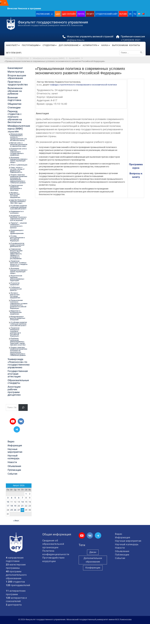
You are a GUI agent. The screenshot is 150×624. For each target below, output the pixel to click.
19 (15, 506)
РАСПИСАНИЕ (43, 14)
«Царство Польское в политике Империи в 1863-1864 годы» (18, 201)
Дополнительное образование (93, 560)
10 (8, 502)
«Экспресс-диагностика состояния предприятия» (15, 195)
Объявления (14, 466)
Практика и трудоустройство (18, 83)
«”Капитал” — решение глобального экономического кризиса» (18, 225)
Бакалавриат (15, 68)
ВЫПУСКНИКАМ (120, 45)
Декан (92, 552)
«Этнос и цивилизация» (19, 165)
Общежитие (14, 103)
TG (134, 14)
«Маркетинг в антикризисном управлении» (16, 312)
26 (15, 510)
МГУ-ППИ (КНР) (13, 53)
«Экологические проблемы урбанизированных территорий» (17, 278)
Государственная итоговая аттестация (18, 374)
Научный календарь (13, 457)
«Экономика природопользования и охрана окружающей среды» (18, 160)
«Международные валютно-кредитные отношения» (17, 318)
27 (19, 510)
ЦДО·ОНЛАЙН (69, 14)
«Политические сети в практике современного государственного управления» (18, 152)
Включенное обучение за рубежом (15, 91)
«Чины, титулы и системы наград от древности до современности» (17, 170)
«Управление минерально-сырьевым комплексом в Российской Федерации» (15, 332)
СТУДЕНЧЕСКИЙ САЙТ (106, 14)
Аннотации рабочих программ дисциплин (14, 390)
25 (11, 510)
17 (8, 506)
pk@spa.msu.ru (75, 40)
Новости (12, 462)
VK (130, 14)
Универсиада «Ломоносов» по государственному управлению (19, 363)
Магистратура (16, 71)
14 (22, 502)
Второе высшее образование (17, 77)
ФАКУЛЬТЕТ (12, 45)
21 (22, 506)
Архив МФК (14, 132)
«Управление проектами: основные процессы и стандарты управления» (19, 263)
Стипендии (14, 107)
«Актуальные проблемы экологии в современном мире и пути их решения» (18, 218)
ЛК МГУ (90, 14)
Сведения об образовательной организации (53, 544)
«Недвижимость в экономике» (16, 212)
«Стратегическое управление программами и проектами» (16, 187)
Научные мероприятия (15, 450)
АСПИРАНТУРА (90, 45)
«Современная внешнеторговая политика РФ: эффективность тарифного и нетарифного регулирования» (16, 254)
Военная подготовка (14, 99)
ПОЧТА (81, 14)
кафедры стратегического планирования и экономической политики (83, 84)
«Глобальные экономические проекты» (16, 288)
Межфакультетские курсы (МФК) (19, 127)
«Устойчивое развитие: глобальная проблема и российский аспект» (18, 207)
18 (11, 506)
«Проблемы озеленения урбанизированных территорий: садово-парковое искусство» (18, 342)
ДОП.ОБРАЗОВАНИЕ (69, 45)
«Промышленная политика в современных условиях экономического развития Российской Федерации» (18, 304)
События (12, 474)
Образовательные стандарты (18, 381)
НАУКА (104, 45)
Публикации (14, 470)
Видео (11, 441)
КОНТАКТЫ (134, 45)
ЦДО (58, 14)
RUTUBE (123, 14)
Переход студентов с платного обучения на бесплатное (15, 117)
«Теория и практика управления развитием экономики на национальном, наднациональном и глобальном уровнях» (18, 179)
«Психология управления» (14, 284)
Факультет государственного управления (53, 22)
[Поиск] (23, 407)
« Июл (16, 520)
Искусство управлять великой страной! (90, 36)
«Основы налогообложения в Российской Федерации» (17, 238)
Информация (15, 445)
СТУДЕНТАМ (49, 45)
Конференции (92, 567)
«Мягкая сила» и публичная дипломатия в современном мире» (18, 144)
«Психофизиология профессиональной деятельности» (17, 245)
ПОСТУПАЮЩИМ (30, 45)
